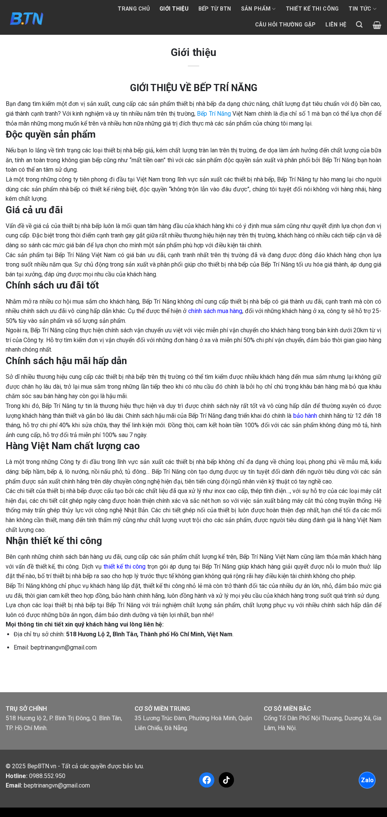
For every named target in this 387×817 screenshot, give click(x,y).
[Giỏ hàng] (377, 25)
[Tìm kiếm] (359, 25)
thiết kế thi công (125, 566)
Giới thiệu (174, 9)
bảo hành (305, 415)
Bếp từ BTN (214, 9)
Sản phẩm (256, 9)
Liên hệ (335, 25)
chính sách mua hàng (215, 311)
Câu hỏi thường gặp (285, 25)
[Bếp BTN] (26, 17)
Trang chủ (134, 9)
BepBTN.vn (41, 766)
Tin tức (359, 9)
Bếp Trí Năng (214, 113)
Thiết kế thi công (312, 9)
